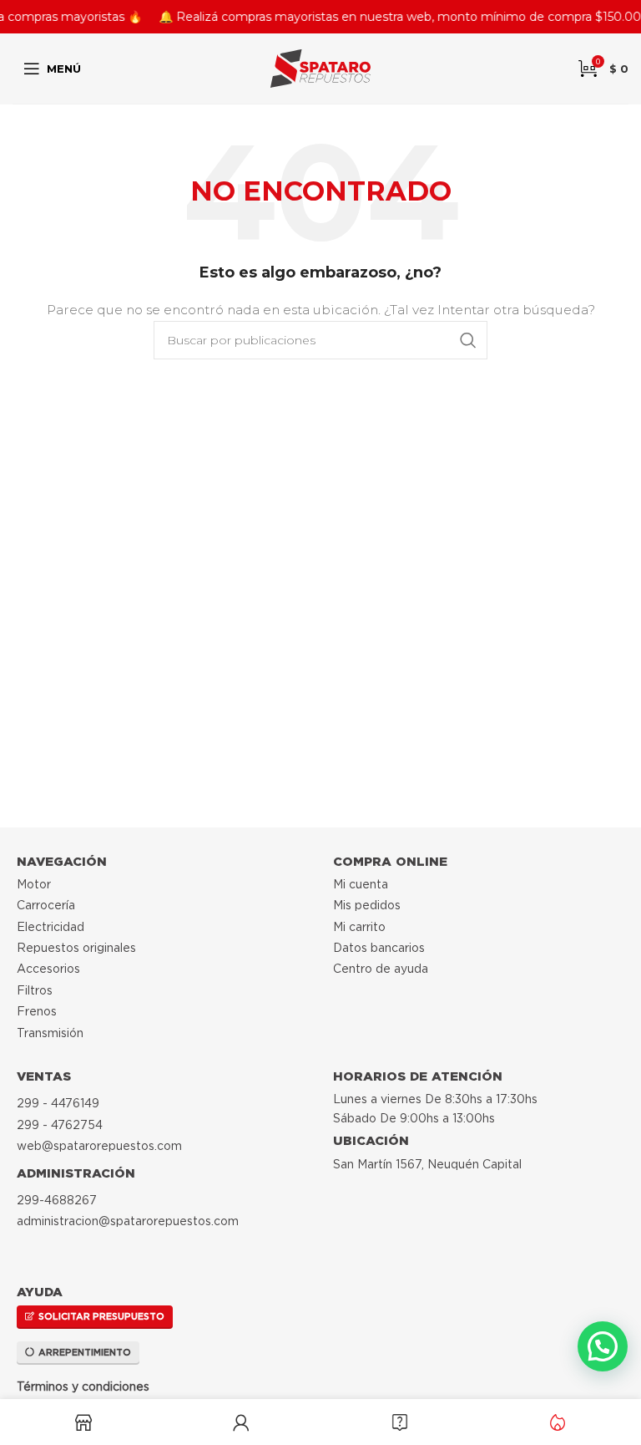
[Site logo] (320, 67)
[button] (603, 1346)
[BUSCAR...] (468, 340)
